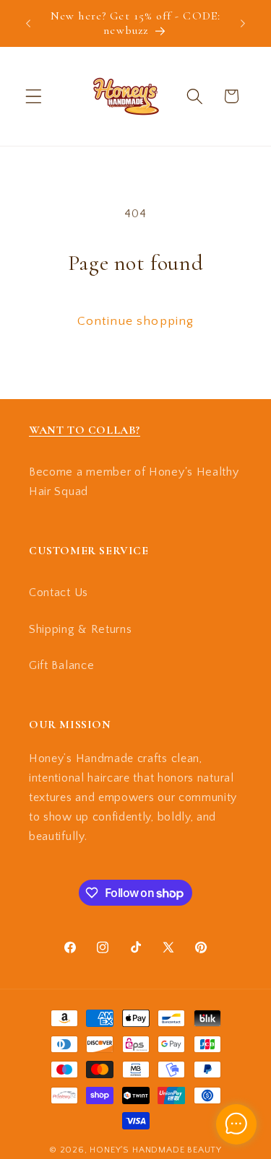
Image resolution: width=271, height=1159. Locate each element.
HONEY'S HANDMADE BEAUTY (156, 1150)
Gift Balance (61, 665)
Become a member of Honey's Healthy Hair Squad (133, 481)
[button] (33, 96)
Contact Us (58, 592)
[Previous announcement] (28, 23)
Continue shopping (135, 321)
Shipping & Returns (80, 629)
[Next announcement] (243, 23)
